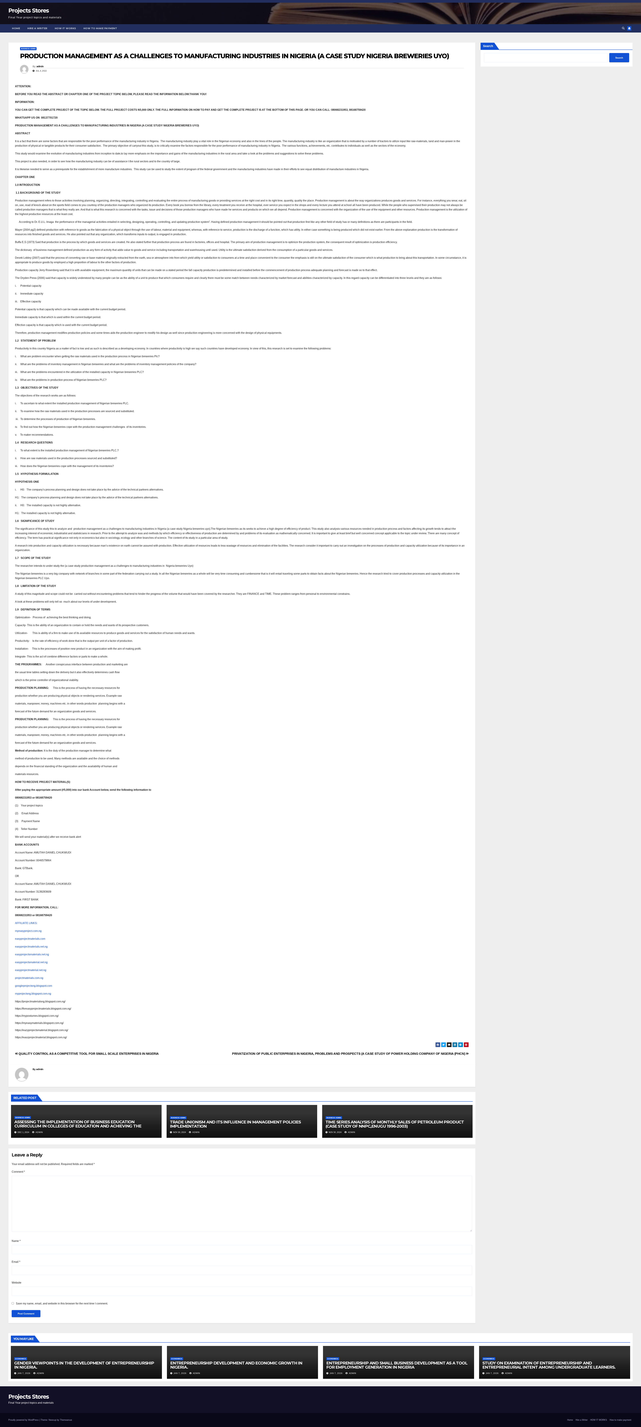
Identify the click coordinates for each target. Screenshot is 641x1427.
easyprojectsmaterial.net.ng (31, 962)
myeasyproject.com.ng (28, 930)
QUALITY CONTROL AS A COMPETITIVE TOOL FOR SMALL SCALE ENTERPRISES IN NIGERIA (88, 1053)
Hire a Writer (37, 28)
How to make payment (100, 28)
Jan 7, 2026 (23, 1373)
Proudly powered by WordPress (23, 1420)
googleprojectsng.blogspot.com (33, 985)
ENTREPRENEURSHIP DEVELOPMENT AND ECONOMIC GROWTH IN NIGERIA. (236, 1365)
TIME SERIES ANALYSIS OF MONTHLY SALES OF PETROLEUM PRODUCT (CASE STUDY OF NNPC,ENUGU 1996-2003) (395, 1124)
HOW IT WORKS (65, 28)
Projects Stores (28, 10)
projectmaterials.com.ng (29, 978)
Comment (18, 1171)
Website (16, 1282)
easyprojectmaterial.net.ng (30, 970)
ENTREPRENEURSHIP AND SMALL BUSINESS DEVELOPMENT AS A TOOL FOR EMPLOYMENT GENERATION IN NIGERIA (396, 1365)
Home (16, 28)
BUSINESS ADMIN (28, 49)
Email (16, 1261)
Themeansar (66, 1420)
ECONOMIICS (20, 1359)
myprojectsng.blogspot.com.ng (33, 993)
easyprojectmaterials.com (30, 938)
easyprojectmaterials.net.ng (31, 946)
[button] (623, 28)
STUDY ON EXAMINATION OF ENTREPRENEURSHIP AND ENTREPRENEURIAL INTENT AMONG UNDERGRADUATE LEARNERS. (548, 1365)
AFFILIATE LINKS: (26, 923)
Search (488, 46)
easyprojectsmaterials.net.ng (32, 954)
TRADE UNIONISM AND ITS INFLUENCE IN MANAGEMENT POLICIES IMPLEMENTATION (235, 1124)
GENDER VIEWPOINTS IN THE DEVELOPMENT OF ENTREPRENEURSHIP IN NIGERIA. (84, 1365)
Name (16, 1241)
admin (40, 66)
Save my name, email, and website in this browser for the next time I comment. (62, 1303)
